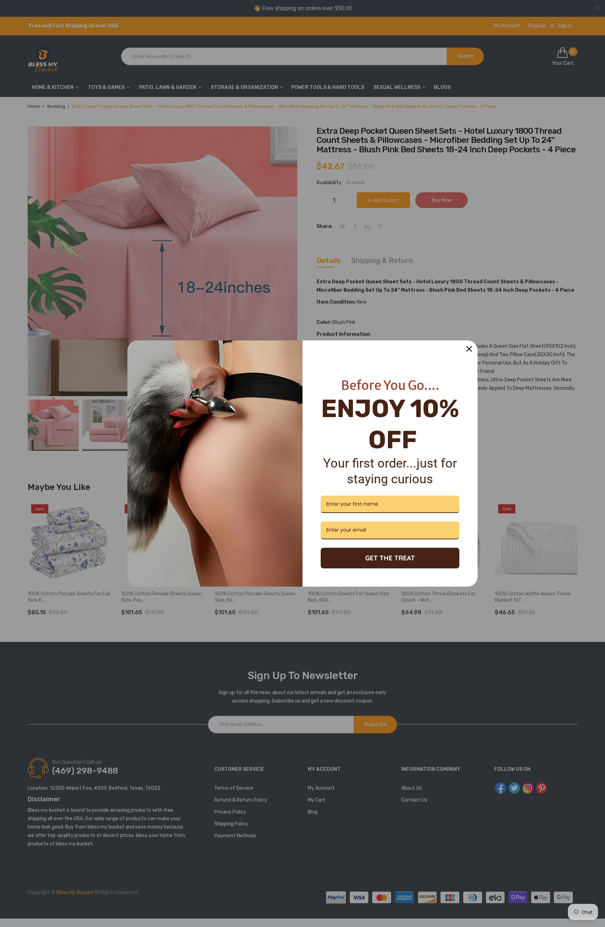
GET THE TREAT (390, 558)
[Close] (469, 348)
